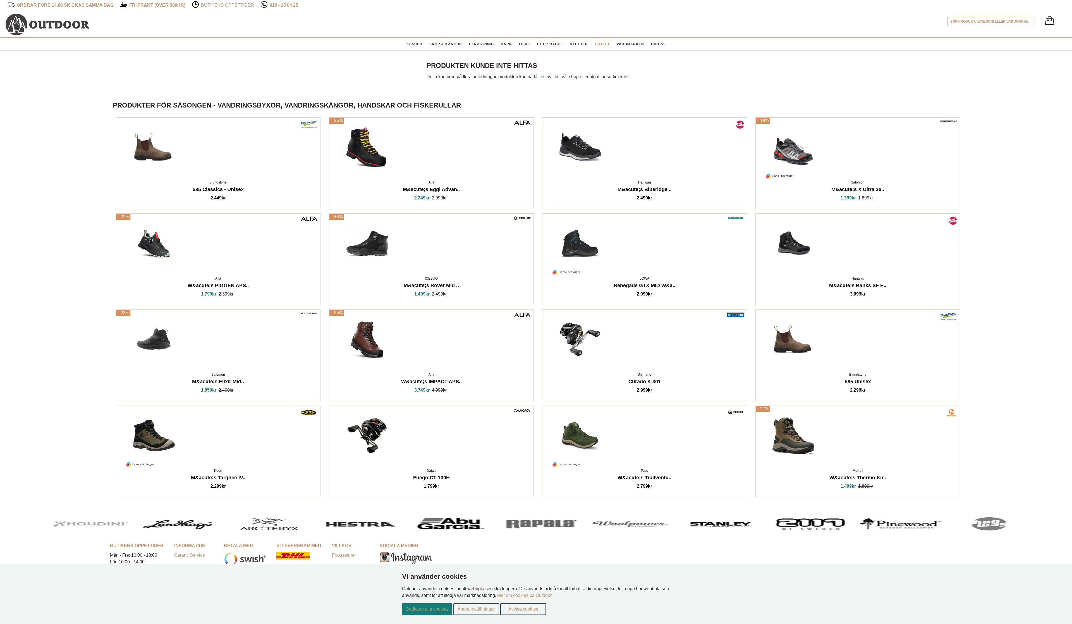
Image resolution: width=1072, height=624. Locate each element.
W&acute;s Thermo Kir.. (857, 479)
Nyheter (579, 44)
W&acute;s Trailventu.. (644, 479)
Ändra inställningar (476, 609)
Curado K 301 (644, 382)
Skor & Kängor (445, 44)
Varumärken (630, 44)
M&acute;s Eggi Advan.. (431, 190)
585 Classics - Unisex (218, 190)
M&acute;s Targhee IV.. (218, 479)
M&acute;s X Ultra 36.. (857, 190)
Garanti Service (189, 555)
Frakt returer (344, 555)
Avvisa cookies (523, 609)
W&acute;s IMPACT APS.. (431, 382)
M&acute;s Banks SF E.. (857, 286)
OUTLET (602, 44)
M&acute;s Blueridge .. (645, 190)
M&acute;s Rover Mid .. (431, 286)
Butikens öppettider (227, 5)
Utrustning (481, 44)
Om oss (658, 44)
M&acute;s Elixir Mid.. (218, 382)
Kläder (414, 44)
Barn (506, 44)
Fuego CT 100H (431, 479)
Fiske (524, 44)
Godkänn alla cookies (427, 609)
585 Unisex (858, 382)
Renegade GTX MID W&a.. (644, 286)
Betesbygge (550, 44)
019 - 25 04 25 (284, 5)
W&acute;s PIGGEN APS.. (218, 286)
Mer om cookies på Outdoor (524, 595)
